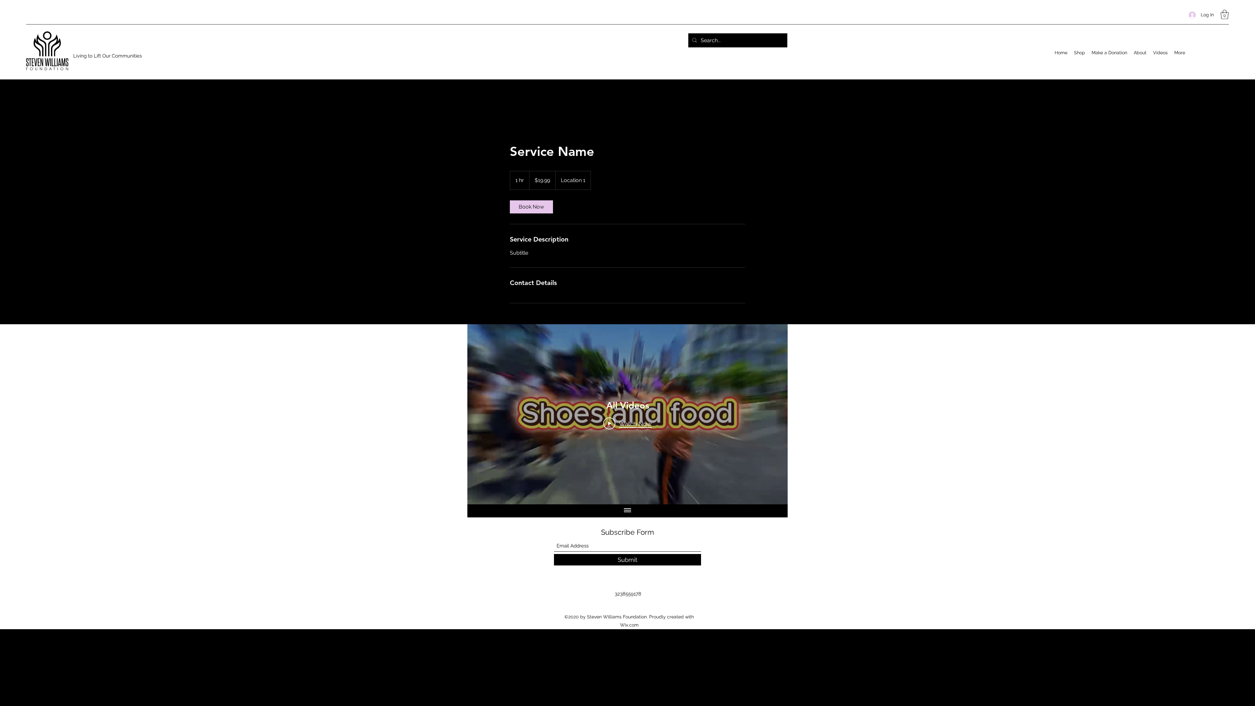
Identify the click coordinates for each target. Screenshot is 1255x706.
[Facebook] (1225, 51)
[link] (531, 206)
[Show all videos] (627, 510)
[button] (1225, 14)
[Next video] (774, 414)
